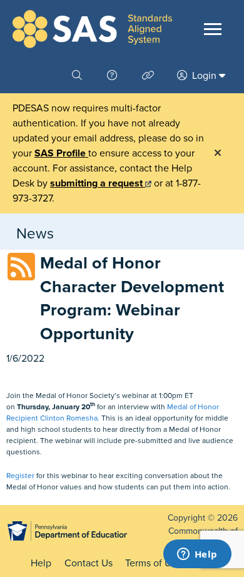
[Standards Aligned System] (92, 29)
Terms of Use (153, 563)
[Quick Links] (150, 75)
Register (20, 475)
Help (41, 563)
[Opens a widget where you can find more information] (197, 555)
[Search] (78, 75)
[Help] (113, 76)
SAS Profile (61, 153)
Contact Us (88, 563)
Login (204, 75)
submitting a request (97, 183)
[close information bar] (217, 153)
